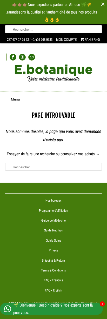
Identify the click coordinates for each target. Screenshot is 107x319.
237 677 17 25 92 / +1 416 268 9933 (29, 39)
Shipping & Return (53, 260)
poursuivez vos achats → (80, 154)
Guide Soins (53, 240)
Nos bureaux (53, 200)
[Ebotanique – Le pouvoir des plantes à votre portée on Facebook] (13, 57)
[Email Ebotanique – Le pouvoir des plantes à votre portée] (31, 57)
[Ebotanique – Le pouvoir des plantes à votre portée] (53, 75)
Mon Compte (66, 39)
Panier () (92, 39)
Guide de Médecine (53, 220)
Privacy (53, 250)
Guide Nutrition (53, 230)
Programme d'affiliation (53, 210)
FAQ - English (53, 290)
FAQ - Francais (53, 280)
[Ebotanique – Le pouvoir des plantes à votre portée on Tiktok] (6, 57)
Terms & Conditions (53, 270)
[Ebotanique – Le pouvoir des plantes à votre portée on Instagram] (22, 57)
